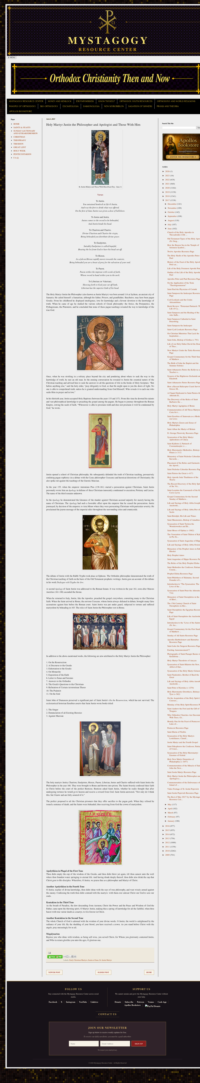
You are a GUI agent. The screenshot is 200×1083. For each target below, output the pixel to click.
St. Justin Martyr (105, 960)
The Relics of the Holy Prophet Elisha (183, 563)
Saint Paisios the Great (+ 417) (180, 473)
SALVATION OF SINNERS (140, 106)
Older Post (103, 972)
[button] (6, 1070)
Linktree (94, 1001)
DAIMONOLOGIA (91, 106)
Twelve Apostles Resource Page (180, 251)
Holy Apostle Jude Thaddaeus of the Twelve (182, 478)
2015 (167, 830)
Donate (118, 1001)
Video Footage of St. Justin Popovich (183, 788)
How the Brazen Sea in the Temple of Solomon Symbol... (183, 246)
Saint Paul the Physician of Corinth (182, 289)
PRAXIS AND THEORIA (168, 106)
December (172, 203)
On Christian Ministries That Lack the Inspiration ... (183, 334)
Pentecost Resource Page (177, 727)
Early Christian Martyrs (78, 960)
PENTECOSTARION (22, 154)
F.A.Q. (16, 157)
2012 (167, 842)
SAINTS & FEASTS (21, 127)
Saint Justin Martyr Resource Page (181, 772)
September (172, 216)
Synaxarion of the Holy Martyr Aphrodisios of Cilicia (180, 438)
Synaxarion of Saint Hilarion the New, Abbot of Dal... (183, 665)
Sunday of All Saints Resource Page (182, 635)
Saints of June (93, 960)
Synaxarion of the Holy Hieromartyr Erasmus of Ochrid (182, 753)
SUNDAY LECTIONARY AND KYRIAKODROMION (25, 132)
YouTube (83, 1001)
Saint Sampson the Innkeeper (179, 325)
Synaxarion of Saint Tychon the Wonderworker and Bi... (180, 525)
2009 (167, 854)
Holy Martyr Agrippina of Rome (181, 405)
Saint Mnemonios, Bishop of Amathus (183, 519)
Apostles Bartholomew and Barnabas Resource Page (183, 640)
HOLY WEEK (19, 150)
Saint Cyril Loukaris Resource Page (182, 329)
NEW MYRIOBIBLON (114, 106)
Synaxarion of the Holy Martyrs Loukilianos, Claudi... (180, 737)
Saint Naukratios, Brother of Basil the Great (183, 676)
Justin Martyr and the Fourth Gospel (182, 742)
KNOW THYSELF (106, 101)
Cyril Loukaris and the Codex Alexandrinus (179, 300)
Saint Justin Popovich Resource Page (183, 793)
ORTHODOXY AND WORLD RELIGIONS (176, 101)
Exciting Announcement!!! (178, 650)
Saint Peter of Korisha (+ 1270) (180, 687)
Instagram (70, 1001)
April (170, 808)
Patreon (140, 1001)
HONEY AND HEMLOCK (59, 101)
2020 (167, 187)
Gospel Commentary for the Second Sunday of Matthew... (182, 497)
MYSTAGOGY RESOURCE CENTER (26, 101)
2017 (167, 200)
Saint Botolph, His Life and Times (181, 516)
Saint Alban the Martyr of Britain (181, 429)
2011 (167, 846)
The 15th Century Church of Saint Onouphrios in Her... (181, 604)
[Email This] (64, 956)
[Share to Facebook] (72, 956)
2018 (167, 196)
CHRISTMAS (19, 136)
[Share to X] (70, 956)
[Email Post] (49, 952)
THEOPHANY (19, 140)
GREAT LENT (19, 147)
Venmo (151, 1001)
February (172, 816)
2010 (167, 850)
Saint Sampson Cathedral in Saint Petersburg (181, 320)
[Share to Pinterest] (75, 956)
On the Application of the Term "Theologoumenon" (180, 284)
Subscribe (129, 1001)
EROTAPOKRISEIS (85, 101)
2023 (167, 175)
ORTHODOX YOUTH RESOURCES (135, 101)
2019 (167, 192)
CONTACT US (107, 1014)
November (172, 208)
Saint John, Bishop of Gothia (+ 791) (183, 339)
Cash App (162, 1001)
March (171, 812)
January (171, 820)
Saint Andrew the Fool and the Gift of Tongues (183, 709)
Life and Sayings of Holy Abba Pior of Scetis (183, 510)
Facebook (53, 1001)
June (170, 228)
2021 (167, 183)
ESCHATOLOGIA (71, 106)
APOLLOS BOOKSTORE (20, 111)
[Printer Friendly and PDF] (55, 957)
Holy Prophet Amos (175, 555)
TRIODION (18, 143)
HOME (16, 123)
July (170, 224)
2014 (167, 834)
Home (149, 972)
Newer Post (54, 972)
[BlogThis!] (67, 956)
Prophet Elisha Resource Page (180, 573)
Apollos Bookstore (132, 1005)
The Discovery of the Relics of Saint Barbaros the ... (182, 400)
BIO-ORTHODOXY (49, 106)
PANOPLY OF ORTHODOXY (22, 106)
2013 (167, 838)
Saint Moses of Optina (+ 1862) (180, 530)
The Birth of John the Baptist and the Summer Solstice (183, 364)
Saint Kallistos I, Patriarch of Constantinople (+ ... (179, 444)
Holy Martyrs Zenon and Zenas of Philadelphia (181, 423)
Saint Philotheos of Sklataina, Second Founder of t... (183, 578)
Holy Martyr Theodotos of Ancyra (181, 660)
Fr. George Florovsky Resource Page (182, 433)
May (170, 804)
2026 (167, 171)
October (171, 212)
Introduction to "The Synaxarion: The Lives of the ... (183, 585)
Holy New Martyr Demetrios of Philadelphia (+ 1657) (180, 760)
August (171, 220)
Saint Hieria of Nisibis (176, 731)
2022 (167, 179)
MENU (11, 57)
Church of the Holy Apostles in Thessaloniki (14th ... (180, 233)
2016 (167, 826)
